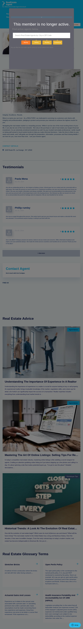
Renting (47, 42)
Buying (26, 42)
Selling (36, 42)
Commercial (57, 42)
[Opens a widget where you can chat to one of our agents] (75, 625)
